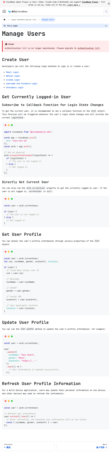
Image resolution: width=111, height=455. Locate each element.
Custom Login (13, 80)
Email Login (12, 72)
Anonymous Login (14, 87)
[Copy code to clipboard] (106, 125)
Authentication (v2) (89, 48)
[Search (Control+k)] (106, 11)
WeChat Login (13, 76)
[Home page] (4, 20)
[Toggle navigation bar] (4, 11)
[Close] (109, 3)
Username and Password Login (21, 83)
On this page (10, 25)
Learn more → (73, 5)
